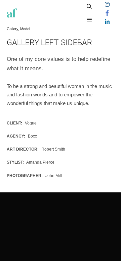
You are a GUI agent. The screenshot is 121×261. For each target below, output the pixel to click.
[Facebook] (107, 13)
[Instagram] (107, 4)
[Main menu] (89, 19)
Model (25, 29)
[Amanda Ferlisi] (12, 13)
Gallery (12, 29)
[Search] (89, 6)
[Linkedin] (107, 21)
